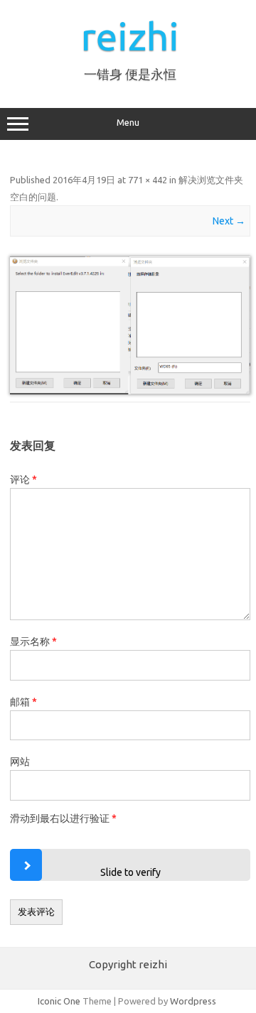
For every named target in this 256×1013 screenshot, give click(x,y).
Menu (128, 122)
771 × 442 (147, 180)
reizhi (130, 36)
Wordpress (193, 1001)
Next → (229, 221)
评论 (23, 479)
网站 (20, 761)
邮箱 (23, 702)
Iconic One (59, 1001)
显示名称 (33, 641)
